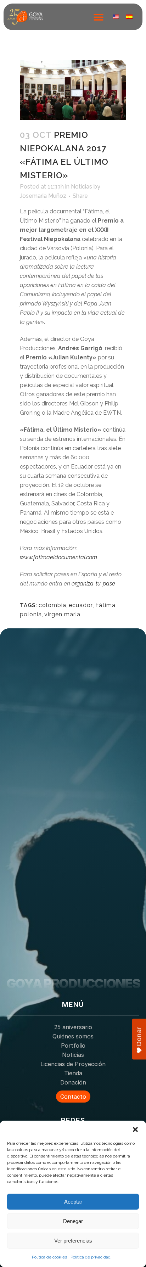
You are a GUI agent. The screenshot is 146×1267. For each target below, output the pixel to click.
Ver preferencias (73, 1241)
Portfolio (73, 1045)
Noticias (81, 186)
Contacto (73, 1096)
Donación (73, 1082)
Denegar (73, 1221)
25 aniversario (73, 1027)
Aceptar (73, 1202)
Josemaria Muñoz (43, 195)
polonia (31, 614)
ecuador (81, 605)
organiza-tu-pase (93, 583)
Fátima (105, 605)
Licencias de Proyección (73, 1063)
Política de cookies (49, 1257)
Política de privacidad (91, 1257)
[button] (135, 1129)
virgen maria (62, 614)
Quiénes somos (73, 1036)
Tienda (73, 1073)
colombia (52, 605)
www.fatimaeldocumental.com (58, 557)
